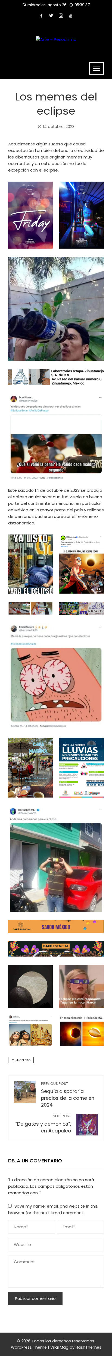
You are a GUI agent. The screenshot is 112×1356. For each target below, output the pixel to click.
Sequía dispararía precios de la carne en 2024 (67, 1094)
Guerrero (22, 1060)
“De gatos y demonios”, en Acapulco (43, 1124)
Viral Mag (59, 1347)
